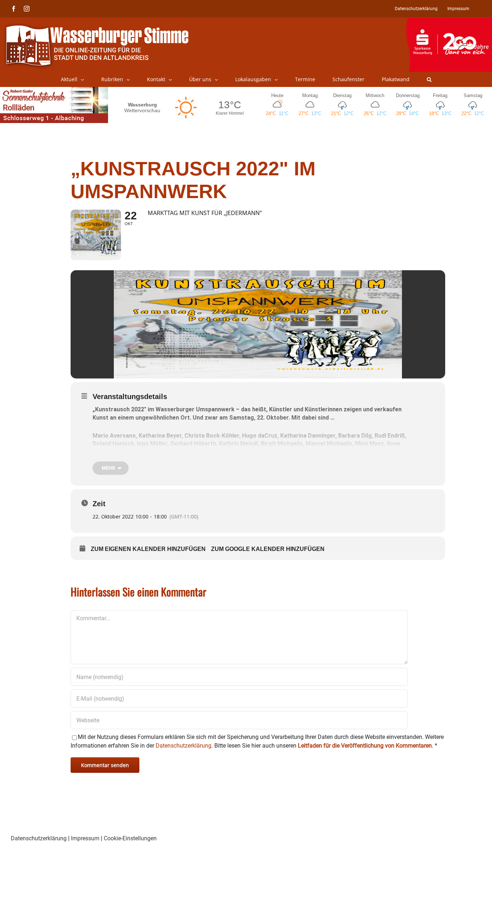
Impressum (85, 838)
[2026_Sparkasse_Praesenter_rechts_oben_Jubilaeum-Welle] (449, 21)
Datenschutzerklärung (39, 838)
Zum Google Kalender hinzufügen (268, 549)
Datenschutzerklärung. (184, 745)
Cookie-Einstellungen (130, 838)
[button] (429, 79)
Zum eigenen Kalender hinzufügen (148, 549)
